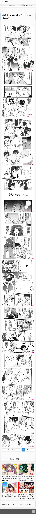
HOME (4, 5)
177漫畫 (5, 2)
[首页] (33, 511)
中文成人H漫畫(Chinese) (13, 5)
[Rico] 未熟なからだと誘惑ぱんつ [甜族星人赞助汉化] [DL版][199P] (9, 478)
